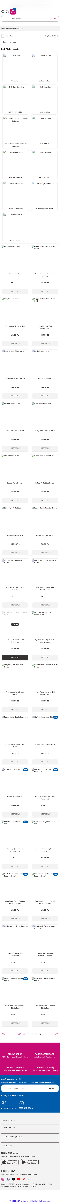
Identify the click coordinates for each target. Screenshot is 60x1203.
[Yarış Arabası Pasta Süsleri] (15, 311)
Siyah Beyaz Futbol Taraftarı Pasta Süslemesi (15, 902)
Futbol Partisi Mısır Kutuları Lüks (15, 745)
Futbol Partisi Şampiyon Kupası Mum (15, 641)
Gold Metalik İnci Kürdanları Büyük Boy (45, 1007)
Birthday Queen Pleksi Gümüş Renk (15, 850)
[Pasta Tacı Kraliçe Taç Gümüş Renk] (45, 834)
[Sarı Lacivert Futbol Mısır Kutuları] (15, 572)
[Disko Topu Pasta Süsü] (15, 520)
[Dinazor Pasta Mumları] (15, 468)
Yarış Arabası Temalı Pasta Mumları (15, 693)
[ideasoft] (15, 1201)
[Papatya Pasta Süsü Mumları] (15, 363)
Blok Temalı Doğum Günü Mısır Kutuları (45, 589)
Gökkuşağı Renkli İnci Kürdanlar (15, 955)
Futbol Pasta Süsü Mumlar (45, 483)
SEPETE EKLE (15, 291)
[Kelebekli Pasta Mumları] (15, 415)
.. (36, 1035)
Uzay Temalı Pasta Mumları (45, 431)
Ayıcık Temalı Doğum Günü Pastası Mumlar (45, 641)
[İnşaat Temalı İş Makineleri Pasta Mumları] (45, 677)
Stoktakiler (10, 36)
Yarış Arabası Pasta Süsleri (15, 326)
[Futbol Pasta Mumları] (15, 781)
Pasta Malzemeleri (17, 28)
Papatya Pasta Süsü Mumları (15, 378)
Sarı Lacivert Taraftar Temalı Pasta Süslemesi (45, 902)
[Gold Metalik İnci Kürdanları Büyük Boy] (45, 990)
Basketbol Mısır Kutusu (15, 274)
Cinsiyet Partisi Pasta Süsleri (45, 744)
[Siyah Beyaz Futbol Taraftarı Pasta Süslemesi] (15, 886)
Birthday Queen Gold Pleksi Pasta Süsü (45, 798)
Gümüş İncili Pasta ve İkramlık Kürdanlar (45, 955)
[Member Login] (7, 11)
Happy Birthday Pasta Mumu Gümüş (45, 275)
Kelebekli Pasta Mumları (15, 431)
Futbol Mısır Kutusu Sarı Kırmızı (45, 536)
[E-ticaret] (29, 1201)
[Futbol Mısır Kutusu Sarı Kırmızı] (45, 520)
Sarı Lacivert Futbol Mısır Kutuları (15, 589)
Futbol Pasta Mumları (15, 797)
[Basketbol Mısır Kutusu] (15, 259)
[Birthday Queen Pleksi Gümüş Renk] (15, 834)
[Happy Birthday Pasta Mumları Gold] (45, 311)
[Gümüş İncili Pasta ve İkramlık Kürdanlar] (45, 938)
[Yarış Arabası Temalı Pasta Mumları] (15, 677)
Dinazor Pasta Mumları (15, 483)
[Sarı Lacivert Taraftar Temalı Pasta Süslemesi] (45, 886)
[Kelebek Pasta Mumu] (45, 363)
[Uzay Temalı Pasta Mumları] (45, 415)
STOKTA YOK (15, 657)
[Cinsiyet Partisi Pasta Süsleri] (45, 729)
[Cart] (13, 12)
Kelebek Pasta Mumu (45, 378)
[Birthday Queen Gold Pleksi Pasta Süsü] (45, 781)
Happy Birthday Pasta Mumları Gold (45, 327)
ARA (54, 18)
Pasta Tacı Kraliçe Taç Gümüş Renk (45, 850)
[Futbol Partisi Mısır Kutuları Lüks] (15, 729)
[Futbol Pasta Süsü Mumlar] (45, 468)
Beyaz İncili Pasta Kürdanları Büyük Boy (15, 1007)
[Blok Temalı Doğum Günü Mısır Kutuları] (45, 572)
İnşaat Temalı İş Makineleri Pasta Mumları (45, 693)
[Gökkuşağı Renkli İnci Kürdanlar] (15, 938)
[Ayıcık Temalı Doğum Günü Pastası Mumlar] (45, 624)
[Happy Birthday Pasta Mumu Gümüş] (45, 259)
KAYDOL (52, 1088)
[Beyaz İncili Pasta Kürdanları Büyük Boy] (15, 990)
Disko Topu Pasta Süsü (15, 535)
